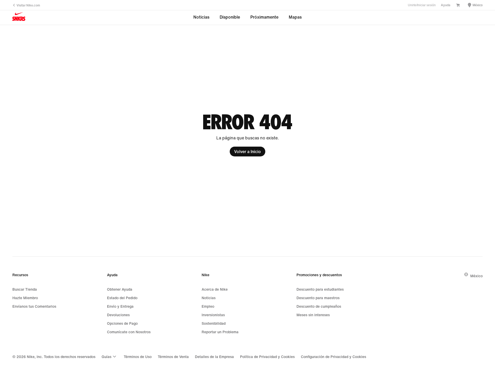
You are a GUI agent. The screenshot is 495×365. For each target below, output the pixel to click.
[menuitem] (110, 356)
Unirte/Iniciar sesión (422, 5)
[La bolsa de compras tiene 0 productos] (457, 5)
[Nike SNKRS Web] (18, 17)
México (476, 276)
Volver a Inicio (247, 151)
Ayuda (445, 5)
